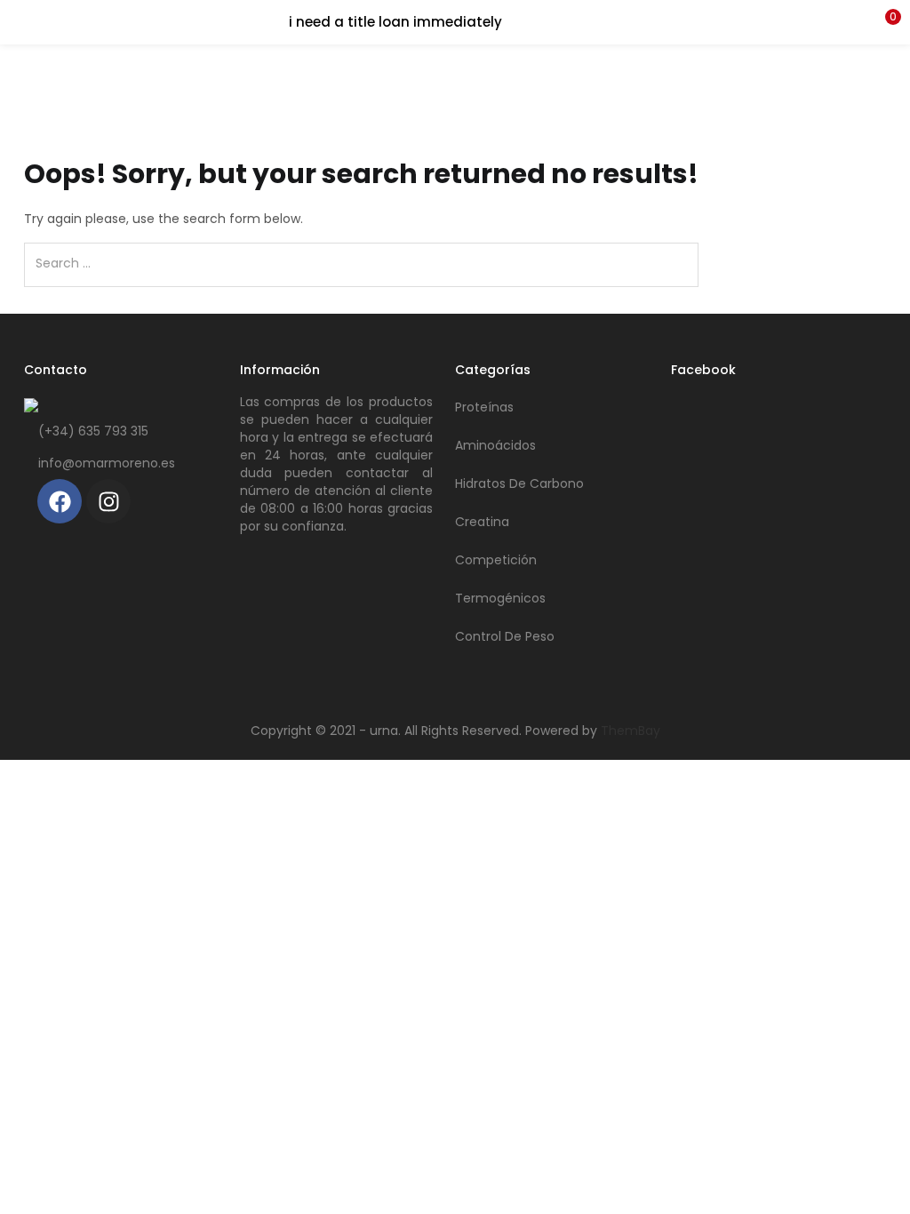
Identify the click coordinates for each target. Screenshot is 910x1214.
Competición (496, 560)
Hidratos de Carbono (519, 483)
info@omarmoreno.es (106, 463)
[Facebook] (59, 501)
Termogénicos (500, 598)
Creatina (482, 522)
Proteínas (484, 407)
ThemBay (630, 730)
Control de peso (505, 636)
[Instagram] (108, 501)
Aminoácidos (495, 445)
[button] (883, 22)
